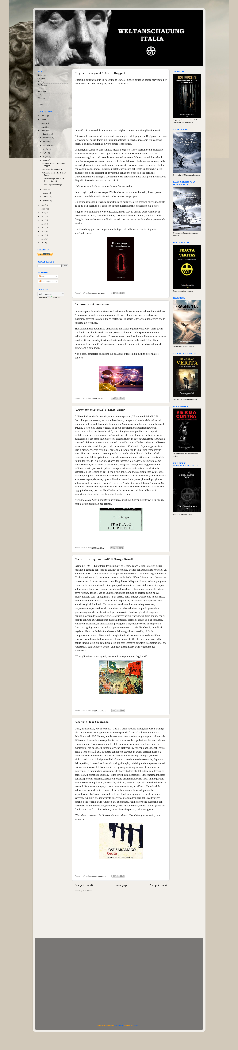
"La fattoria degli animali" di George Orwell (104, 559)
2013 (42, 235)
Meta (39, 95)
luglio (45, 153)
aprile (45, 189)
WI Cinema (42, 85)
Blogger (137, 1025)
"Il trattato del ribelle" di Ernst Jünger (100, 410)
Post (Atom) (87, 891)
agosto (45, 149)
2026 (42, 115)
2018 (42, 216)
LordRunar (118, 1025)
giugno (46, 156)
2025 (42, 119)
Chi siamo (41, 78)
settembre (47, 145)
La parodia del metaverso (92, 305)
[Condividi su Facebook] (120, 293)
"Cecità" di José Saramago (92, 722)
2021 (42, 205)
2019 (42, 213)
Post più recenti (84, 885)
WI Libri (40, 88)
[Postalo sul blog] (115, 293)
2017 (42, 220)
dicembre (47, 134)
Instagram (41, 91)
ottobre (46, 141)
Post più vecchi (158, 885)
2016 (42, 224)
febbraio (46, 197)
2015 (42, 228)
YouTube (40, 105)
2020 (43, 209)
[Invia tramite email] (112, 293)
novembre (47, 137)
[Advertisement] (121, 107)
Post (43, 276)
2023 (42, 127)
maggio (46, 160)
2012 (42, 239)
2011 (42, 243)
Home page (121, 885)
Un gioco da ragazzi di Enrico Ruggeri (100, 73)
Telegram (41, 98)
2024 (42, 123)
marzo (45, 193)
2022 (42, 130)
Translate (56, 297)
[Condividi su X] (118, 293)
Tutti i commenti (47, 281)
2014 (42, 231)
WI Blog (40, 82)
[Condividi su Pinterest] (123, 293)
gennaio (46, 200)
